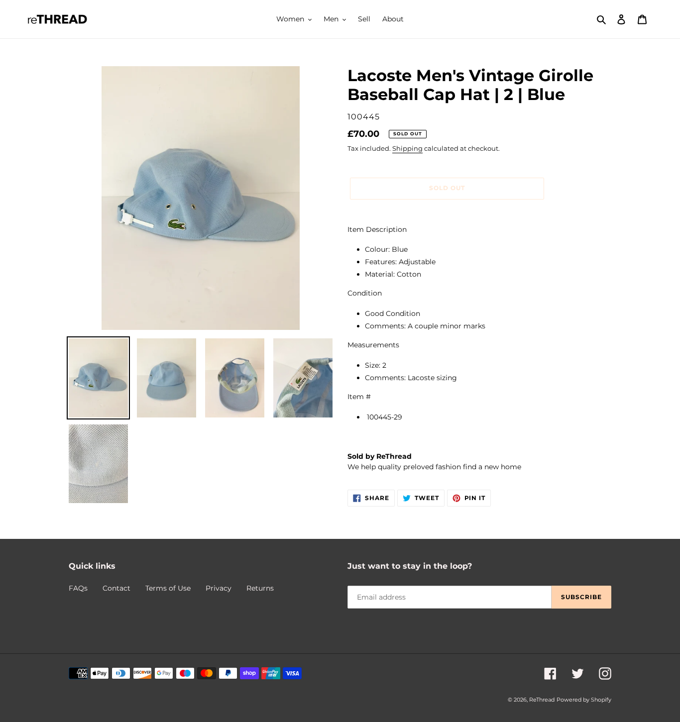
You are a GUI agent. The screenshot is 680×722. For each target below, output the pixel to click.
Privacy (218, 588)
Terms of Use (168, 588)
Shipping (407, 148)
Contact (116, 588)
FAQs (78, 588)
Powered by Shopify (584, 699)
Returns (260, 588)
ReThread (542, 699)
